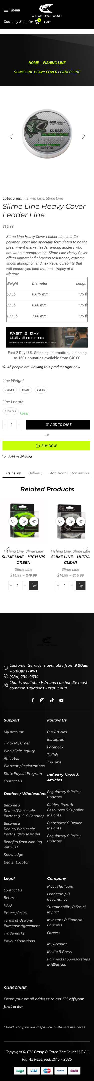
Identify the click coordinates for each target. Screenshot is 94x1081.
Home (34, 63)
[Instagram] (42, 700)
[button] (12, 10)
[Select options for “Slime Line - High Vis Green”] (33, 585)
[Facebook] (33, 700)
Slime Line (54, 198)
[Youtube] (61, 700)
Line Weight (13, 380)
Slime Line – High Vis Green (23, 560)
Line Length (13, 401)
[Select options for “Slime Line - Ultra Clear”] (80, 585)
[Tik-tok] (52, 700)
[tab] (14, 473)
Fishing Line (54, 63)
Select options (23, 521)
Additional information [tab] (69, 473)
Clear (24, 413)
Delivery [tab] (35, 473)
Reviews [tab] (13, 473)
